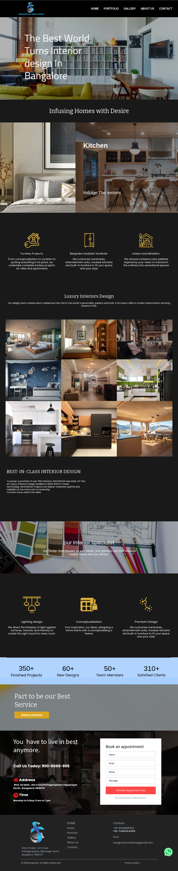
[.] (89, 660)
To (8, 481)
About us (72, 842)
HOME (95, 8)
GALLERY (130, 8)
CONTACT (165, 8)
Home (71, 828)
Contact (72, 847)
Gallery (71, 837)
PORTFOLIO (111, 8)
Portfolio (72, 832)
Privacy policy (132, 863)
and (78, 486)
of (31, 481)
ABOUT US (147, 8)
